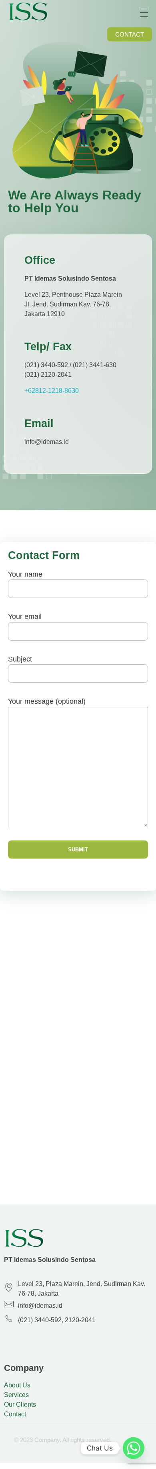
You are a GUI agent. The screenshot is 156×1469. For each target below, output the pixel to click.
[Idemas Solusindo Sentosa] (28, 11)
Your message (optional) (47, 701)
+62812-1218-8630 (51, 390)
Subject (20, 659)
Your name (25, 574)
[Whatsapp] (133, 1448)
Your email (25, 616)
